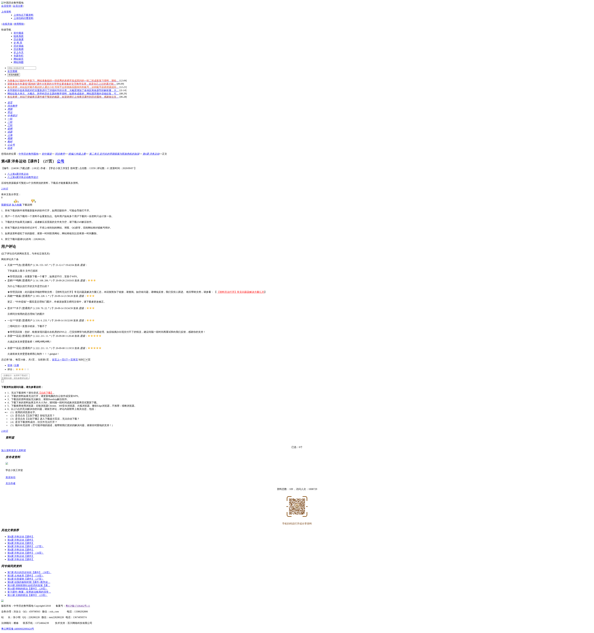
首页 (54, 359)
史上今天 (19, 52)
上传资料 (6, 11)
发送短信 (10, 477)
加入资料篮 (7, 450)
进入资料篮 (20, 450)
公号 (60, 161)
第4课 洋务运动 (151, 154)
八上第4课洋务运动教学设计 (22, 177)
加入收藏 (17, 204)
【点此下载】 (45, 392)
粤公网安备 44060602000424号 (17, 628)
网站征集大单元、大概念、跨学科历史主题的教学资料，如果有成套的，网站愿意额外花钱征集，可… (63, 93)
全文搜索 (12, 71)
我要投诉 (6, 204)
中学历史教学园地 (28, 154)
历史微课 (19, 39)
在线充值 (7, 24)
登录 (9, 365)
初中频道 (19, 33)
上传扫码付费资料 (23, 18)
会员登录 (6, 6)
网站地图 (19, 62)
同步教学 (60, 154)
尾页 (75, 359)
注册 (16, 365)
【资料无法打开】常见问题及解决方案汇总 (240, 292)
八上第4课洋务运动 (17, 174)
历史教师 (19, 49)
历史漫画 (19, 46)
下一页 (69, 359)
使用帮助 (19, 24)
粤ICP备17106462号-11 (78, 606)
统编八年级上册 (77, 154)
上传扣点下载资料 (23, 15)
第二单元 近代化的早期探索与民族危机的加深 (114, 154)
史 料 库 (18, 42)
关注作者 (10, 483)
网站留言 (19, 59)
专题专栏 (19, 55)
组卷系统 (19, 36)
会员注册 (18, 6)
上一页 (60, 359)
